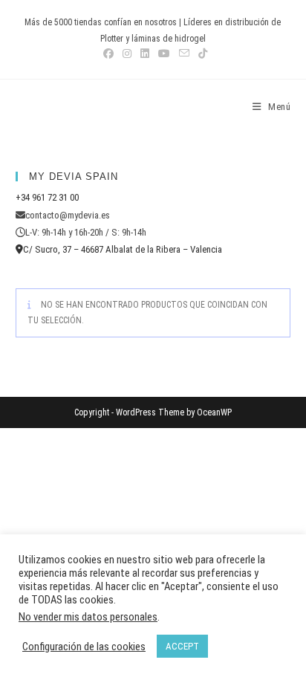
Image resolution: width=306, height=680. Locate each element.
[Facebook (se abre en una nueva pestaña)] (108, 53)
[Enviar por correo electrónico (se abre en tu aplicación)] (184, 53)
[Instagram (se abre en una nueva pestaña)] (127, 53)
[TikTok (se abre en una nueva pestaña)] (200, 53)
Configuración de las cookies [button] (84, 646)
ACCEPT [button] (182, 646)
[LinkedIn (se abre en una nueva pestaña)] (145, 53)
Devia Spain (57, 107)
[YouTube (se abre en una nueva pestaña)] (164, 53)
